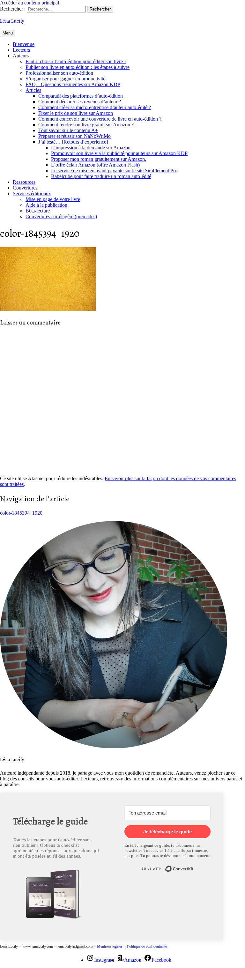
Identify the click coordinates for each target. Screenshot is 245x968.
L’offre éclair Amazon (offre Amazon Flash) (95, 165)
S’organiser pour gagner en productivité (65, 78)
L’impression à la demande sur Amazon (90, 147)
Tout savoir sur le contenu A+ (68, 130)
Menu (8, 33)
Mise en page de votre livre (53, 199)
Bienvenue (23, 44)
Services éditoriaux (32, 193)
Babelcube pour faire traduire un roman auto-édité (101, 176)
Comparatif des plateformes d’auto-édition (80, 96)
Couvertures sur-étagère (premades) (61, 216)
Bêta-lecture (38, 210)
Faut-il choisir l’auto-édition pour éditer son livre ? (76, 61)
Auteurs (21, 55)
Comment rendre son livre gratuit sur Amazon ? (86, 124)
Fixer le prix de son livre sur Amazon (75, 113)
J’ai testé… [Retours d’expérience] (73, 142)
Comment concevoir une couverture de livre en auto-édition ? (99, 119)
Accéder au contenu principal (29, 2)
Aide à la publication (46, 205)
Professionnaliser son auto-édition (59, 73)
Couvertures (25, 187)
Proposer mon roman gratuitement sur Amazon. (98, 159)
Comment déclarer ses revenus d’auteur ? (79, 101)
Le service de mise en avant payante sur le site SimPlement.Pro (114, 170)
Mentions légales (109, 946)
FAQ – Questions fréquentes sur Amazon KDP (73, 84)
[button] (56, 895)
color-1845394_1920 (21, 513)
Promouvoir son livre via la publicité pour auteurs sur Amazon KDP (119, 153)
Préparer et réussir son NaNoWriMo (74, 136)
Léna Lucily (12, 21)
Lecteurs (21, 50)
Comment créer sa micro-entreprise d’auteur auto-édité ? (94, 107)
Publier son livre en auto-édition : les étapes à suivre (78, 67)
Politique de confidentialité (147, 946)
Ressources (24, 182)
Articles (33, 90)
